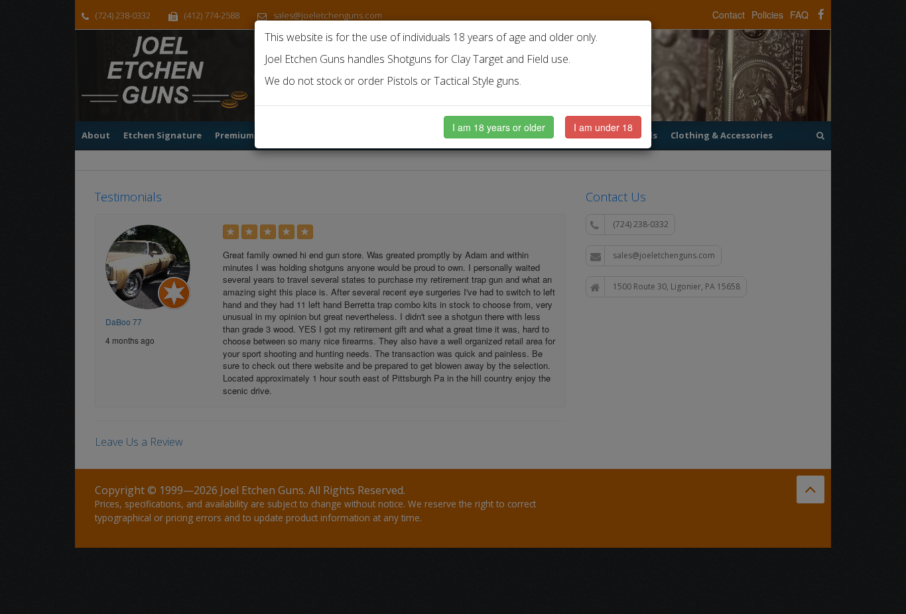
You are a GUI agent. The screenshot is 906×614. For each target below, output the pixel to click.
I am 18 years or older (498, 127)
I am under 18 (603, 127)
